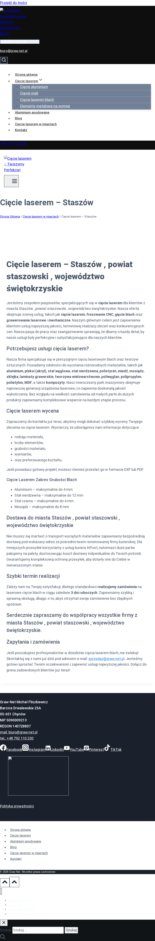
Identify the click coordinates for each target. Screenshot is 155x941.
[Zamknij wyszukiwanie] (4, 923)
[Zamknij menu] (1, 891)
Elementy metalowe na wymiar (45, 106)
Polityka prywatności (17, 806)
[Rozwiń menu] (11, 181)
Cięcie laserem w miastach (36, 124)
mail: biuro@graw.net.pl (19, 732)
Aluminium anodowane (32, 112)
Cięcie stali (29, 93)
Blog (18, 118)
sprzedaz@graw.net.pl (106, 659)
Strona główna (26, 75)
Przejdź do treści (13, 3)
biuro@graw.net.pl (13, 51)
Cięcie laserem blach (37, 100)
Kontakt (21, 130)
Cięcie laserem (20, 835)
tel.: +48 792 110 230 (17, 738)
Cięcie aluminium (34, 87)
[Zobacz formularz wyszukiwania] (4, 60)
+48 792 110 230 (13, 42)
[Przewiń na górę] (4, 882)
